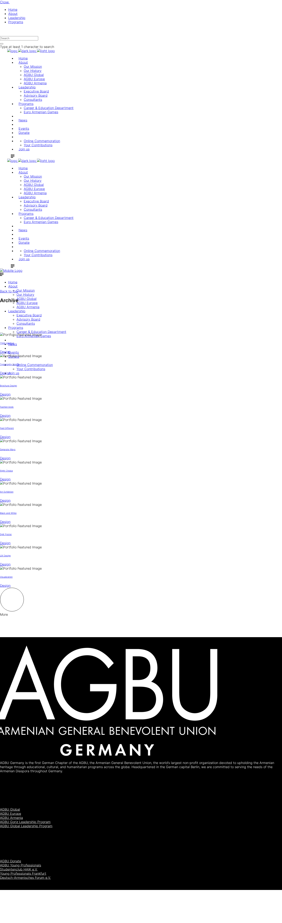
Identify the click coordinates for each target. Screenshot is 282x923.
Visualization (6, 577)
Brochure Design (8, 385)
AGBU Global (10, 809)
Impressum (271, 913)
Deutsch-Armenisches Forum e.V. (25, 877)
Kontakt (268, 917)
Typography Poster (9, 364)
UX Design (5, 555)
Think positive (7, 343)
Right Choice (6, 470)
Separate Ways (7, 449)
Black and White (8, 513)
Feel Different (7, 428)
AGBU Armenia (11, 818)
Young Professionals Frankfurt (23, 873)
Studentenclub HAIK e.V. (19, 869)
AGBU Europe (10, 813)
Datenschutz (272, 921)
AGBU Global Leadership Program (26, 826)
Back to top (9, 291)
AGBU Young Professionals (20, 865)
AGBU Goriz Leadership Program (25, 822)
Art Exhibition (6, 492)
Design (5, 352)
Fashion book (7, 407)
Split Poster (6, 534)
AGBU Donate (10, 861)
